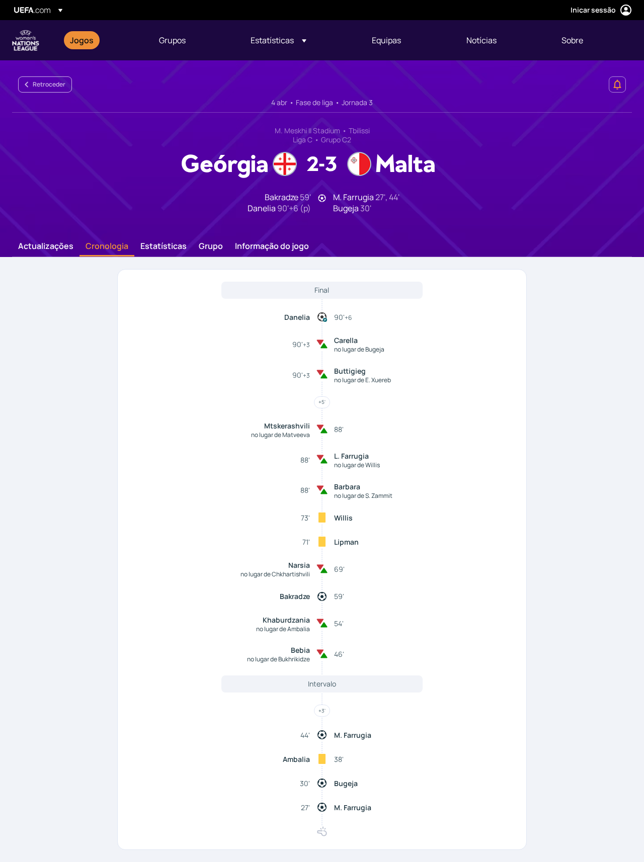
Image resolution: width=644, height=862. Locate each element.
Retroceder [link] (49, 84)
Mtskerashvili (287, 425)
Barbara (347, 486)
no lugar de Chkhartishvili (275, 574)
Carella (346, 340)
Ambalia (296, 759)
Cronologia (107, 246)
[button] (278, 40)
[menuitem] (101, 40)
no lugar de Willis (357, 465)
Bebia (300, 650)
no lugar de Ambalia (283, 629)
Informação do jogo (272, 246)
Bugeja (346, 783)
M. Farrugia (352, 735)
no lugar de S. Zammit (363, 495)
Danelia (297, 317)
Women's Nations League (25, 40)
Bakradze (295, 596)
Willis (343, 518)
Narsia (299, 565)
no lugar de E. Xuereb (362, 380)
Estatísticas (163, 246)
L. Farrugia (351, 456)
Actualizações (45, 246)
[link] (81, 40)
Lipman (346, 542)
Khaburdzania (286, 620)
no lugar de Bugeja (359, 349)
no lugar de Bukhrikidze (278, 659)
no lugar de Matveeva (280, 434)
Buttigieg (350, 371)
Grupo (211, 246)
